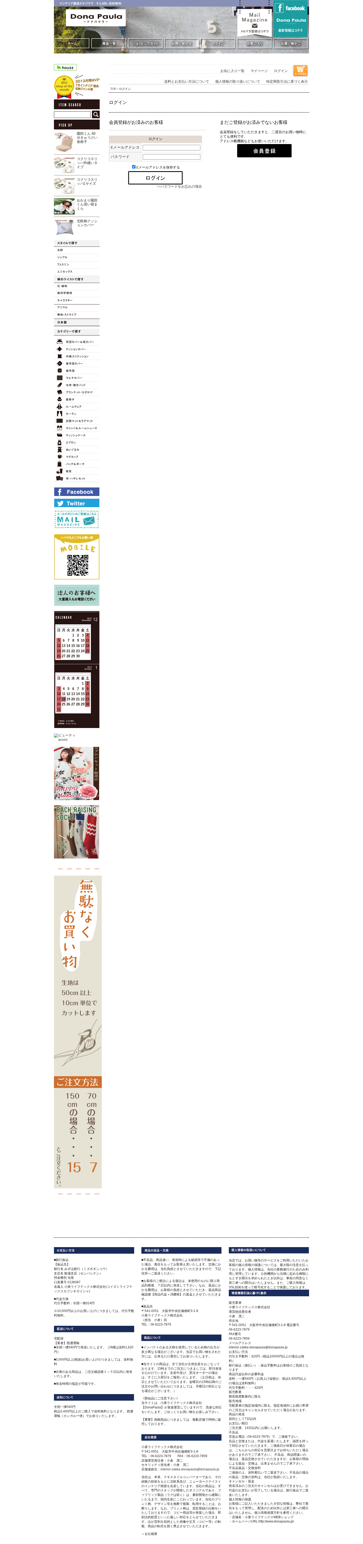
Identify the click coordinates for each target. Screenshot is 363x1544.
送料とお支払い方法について (186, 81)
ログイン (281, 71)
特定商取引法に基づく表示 (287, 81)
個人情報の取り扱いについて (237, 81)
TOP (113, 88)
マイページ (259, 71)
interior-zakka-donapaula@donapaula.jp (190, 1469)
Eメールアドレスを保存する (158, 167)
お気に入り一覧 (232, 71)
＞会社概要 (149, 1534)
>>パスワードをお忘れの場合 (179, 186)
